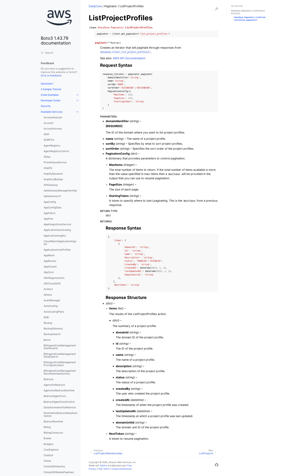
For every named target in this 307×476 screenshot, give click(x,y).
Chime (47, 460)
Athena (48, 294)
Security (46, 106)
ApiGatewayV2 (52, 196)
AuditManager (52, 300)
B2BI (46, 317)
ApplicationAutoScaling (57, 229)
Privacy (93, 469)
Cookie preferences (121, 469)
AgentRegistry (52, 145)
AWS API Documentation (129, 58)
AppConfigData (52, 207)
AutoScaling (51, 305)
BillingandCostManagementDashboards (60, 347)
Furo (129, 465)
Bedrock (48, 379)
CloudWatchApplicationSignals (60, 243)
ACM (46, 134)
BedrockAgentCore (55, 396)
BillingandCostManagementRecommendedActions (60, 372)
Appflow (48, 218)
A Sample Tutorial (51, 89)
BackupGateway (53, 328)
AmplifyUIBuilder (53, 179)
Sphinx (103, 465)
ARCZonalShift (52, 283)
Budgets (48, 444)
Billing (47, 427)
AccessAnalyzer (53, 117)
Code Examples (50, 94)
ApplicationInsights (55, 235)
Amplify (48, 167)
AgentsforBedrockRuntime (59, 390)
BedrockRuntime (53, 421)
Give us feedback (51, 75)
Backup (48, 322)
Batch (47, 339)
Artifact (48, 289)
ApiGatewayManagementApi (60, 190)
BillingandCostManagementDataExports (60, 355)
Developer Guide (50, 100)
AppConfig (50, 201)
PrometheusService (55, 162)
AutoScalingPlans (54, 311)
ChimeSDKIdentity (54, 466)
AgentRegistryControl (56, 151)
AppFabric (50, 213)
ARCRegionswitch (54, 277)
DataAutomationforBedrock (60, 407)
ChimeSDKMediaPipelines (59, 472)
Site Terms (104, 469)
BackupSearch (52, 334)
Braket (47, 438)
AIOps (47, 156)
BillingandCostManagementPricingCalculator (60, 364)
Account (48, 123)
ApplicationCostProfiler (57, 249)
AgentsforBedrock (54, 384)
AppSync (49, 272)
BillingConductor (53, 432)
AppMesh (49, 255)
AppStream (50, 266)
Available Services (51, 111)
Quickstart (47, 83)
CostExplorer (51, 449)
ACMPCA (49, 139)
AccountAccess (53, 128)
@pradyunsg (118, 465)
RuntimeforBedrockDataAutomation (60, 414)
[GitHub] (216, 465)
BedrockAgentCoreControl (59, 401)
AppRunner (50, 260)
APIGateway (51, 184)
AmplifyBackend (53, 173)
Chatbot (48, 455)
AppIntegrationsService (57, 224)
